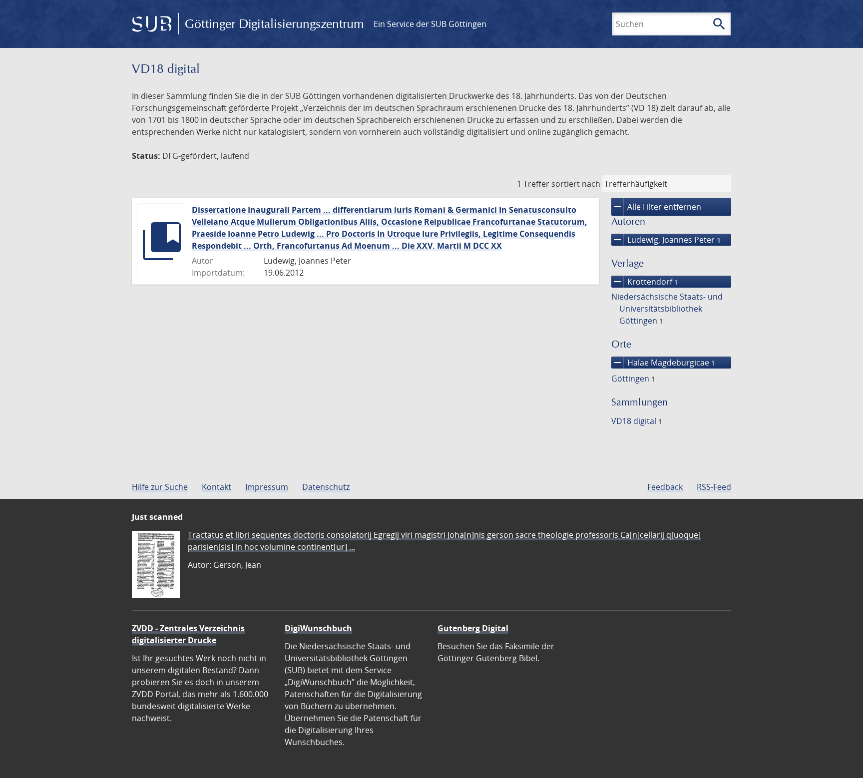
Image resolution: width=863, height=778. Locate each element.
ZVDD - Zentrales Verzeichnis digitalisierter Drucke (188, 634)
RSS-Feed (714, 486)
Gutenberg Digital (472, 628)
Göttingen (633, 378)
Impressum (266, 486)
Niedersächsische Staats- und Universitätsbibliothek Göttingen (667, 308)
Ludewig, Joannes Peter (666, 240)
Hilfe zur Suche (160, 486)
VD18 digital (636, 420)
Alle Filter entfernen (656, 207)
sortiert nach (575, 183)
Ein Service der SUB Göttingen (430, 23)
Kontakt (216, 486)
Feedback (665, 486)
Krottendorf (644, 282)
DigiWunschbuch (318, 628)
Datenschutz (326, 486)
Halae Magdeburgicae (663, 363)
